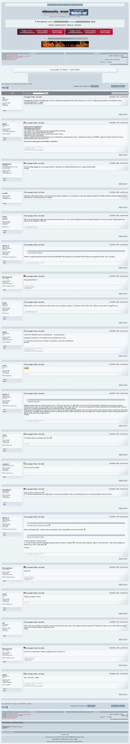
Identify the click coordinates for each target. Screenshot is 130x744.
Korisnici (74, 4)
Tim (69, 4)
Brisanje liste (125, 57)
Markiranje (114, 93)
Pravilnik (60, 4)
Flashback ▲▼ (70, 25)
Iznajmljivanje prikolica (77, 741)
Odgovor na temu (123, 114)
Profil (4, 110)
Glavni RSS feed (56, 739)
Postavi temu (115, 86)
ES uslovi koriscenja (51, 737)
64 (121, 64)
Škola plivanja (68, 741)
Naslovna (50, 4)
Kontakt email (65, 734)
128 (124, 64)
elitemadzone (62, 16)
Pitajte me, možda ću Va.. (11, 257)
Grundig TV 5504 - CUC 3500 (25, 84)
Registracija (51, 25)
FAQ (55, 4)
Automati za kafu (51, 741)
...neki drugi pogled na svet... (31, 226)
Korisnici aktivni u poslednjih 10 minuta (12, 722)
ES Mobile (77, 16)
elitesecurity (53, 16)
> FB (92, 86)
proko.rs (7, 226)
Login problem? (78, 25)
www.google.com (9, 473)
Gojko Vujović (65, 737)
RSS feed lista (65, 739)
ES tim (82, 737)
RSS (72, 16)
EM (75, 739)
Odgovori (122, 86)
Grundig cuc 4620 (11, 59)
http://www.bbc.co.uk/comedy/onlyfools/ (33, 149)
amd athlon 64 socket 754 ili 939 (14, 57)
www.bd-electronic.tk (9, 286)
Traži (46, 93)
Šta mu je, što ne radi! (12, 58)
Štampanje (121, 93)
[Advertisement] (65, 78)
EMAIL (68, 16)
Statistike (80, 4)
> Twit (96, 86)
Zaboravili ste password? (60, 25)
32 (119, 64)
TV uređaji (14, 84)
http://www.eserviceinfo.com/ (32, 128)
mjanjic (14, 726)
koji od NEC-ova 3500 (12, 55)
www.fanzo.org (27, 288)
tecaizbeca (19, 726)
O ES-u (65, 4)
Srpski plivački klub (60, 741)
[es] (3, 84)
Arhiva (71, 739)
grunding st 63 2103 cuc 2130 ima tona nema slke (19, 56)
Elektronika (7, 84)
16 (118, 64)
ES (77, 739)
